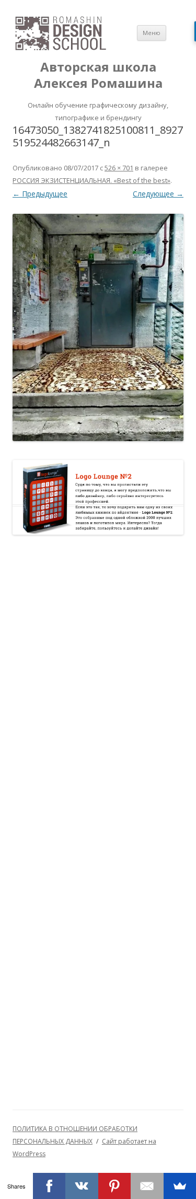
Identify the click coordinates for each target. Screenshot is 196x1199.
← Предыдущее (40, 194)
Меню (151, 33)
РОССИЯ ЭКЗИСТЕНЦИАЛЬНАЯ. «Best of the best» (91, 180)
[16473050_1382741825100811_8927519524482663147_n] (98, 328)
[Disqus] (98, 682)
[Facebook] (49, 1186)
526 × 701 (119, 167)
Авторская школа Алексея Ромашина (98, 75)
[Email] (147, 1186)
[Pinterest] (114, 1186)
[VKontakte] (81, 1186)
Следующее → (158, 194)
